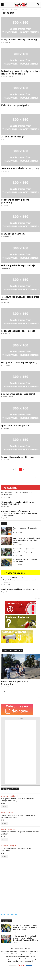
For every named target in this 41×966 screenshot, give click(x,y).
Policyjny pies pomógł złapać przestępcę (15, 201)
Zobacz (4, 806)
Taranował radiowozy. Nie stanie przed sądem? (20, 298)
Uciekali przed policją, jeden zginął (18, 394)
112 (4, 523)
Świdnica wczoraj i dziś (13, 650)
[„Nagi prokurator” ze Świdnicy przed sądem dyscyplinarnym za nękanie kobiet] (6, 541)
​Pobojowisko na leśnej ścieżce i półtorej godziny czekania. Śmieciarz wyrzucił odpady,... (24, 551)
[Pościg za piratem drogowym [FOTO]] (20, 349)
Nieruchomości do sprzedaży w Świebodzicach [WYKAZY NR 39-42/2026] (18, 503)
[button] (37, 4)
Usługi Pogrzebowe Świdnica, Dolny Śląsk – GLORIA (19, 589)
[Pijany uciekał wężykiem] (20, 221)
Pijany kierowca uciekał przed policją (19, 39)
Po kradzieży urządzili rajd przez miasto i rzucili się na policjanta (20, 72)
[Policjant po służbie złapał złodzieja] (20, 252)
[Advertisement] (20, 752)
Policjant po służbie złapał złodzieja (18, 265)
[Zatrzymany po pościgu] (20, 124)
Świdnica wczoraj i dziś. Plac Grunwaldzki (14, 682)
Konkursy (6, 921)
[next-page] (5, 691)
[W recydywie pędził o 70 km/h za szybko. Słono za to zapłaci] (6, 562)
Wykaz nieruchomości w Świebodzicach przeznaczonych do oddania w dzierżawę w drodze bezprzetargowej (19, 513)
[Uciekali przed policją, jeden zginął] (20, 381)
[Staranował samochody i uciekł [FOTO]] (20, 155)
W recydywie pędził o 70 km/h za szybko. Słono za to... (25, 561)
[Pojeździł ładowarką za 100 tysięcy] (20, 444)
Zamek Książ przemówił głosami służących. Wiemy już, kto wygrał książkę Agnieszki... (25, 927)
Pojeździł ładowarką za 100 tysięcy (17, 457)
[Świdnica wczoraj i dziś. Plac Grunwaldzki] (20, 666)
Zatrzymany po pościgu (12, 136)
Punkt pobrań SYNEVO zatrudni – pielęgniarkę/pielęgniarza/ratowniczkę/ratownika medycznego (19, 580)
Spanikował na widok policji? (15, 425)
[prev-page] (2, 691)
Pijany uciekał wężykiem (13, 233)
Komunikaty (10, 487)
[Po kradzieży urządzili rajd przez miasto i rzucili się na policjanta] (20, 58)
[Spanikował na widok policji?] (20, 412)
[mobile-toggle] (3, 4)
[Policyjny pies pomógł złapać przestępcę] (20, 187)
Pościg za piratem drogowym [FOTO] (19, 362)
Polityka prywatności (17, 948)
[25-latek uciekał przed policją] (20, 92)
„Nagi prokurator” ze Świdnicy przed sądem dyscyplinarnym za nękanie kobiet (26, 540)
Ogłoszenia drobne (14, 572)
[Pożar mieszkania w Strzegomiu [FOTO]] (6, 531)
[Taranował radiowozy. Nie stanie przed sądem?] (20, 284)
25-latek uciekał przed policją (15, 105)
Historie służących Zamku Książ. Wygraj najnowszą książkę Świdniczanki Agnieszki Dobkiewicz (25, 938)
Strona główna (4, 9)
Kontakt (27, 948)
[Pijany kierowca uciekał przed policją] (20, 27)
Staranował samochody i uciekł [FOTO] (20, 168)
